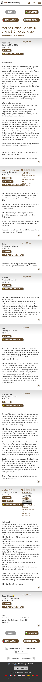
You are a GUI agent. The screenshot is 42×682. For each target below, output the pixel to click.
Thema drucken (22, 652)
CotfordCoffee (8, 490)
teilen (7, 50)
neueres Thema (26, 658)
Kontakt (8, 181)
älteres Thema (15, 658)
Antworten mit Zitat (14, 54)
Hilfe (12, 664)
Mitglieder (21, 664)
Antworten (32, 12)
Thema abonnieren (14, 649)
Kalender (31, 664)
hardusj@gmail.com (10, 170)
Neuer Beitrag (32, 20)
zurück (11, 12)
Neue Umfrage (11, 20)
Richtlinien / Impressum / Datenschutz (21, 672)
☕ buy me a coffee (21, 668)
